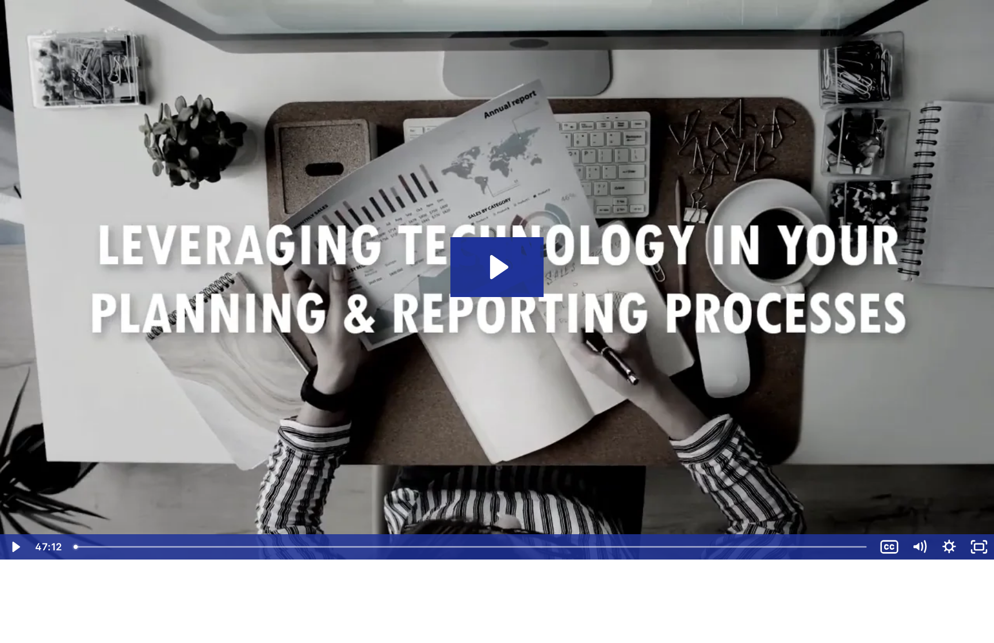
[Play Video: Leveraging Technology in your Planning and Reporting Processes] (497, 267)
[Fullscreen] (979, 547)
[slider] (471, 547)
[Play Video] (15, 547)
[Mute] (919, 547)
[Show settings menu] (949, 547)
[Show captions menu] (889, 547)
